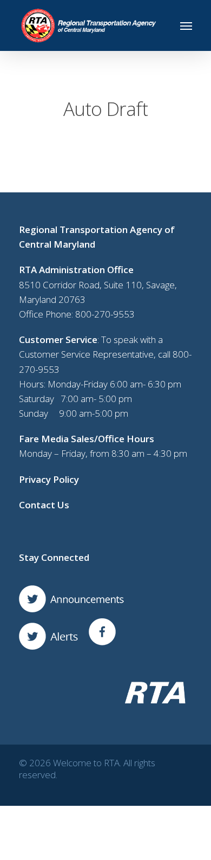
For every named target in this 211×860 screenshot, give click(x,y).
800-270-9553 (105, 314)
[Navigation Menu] (186, 25)
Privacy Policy (49, 479)
